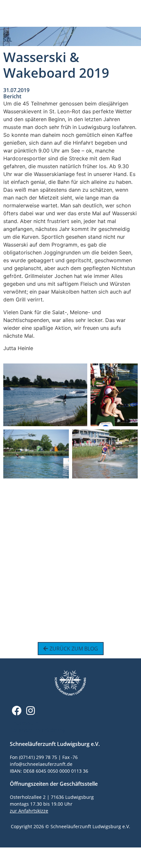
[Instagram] (30, 710)
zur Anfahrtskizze (29, 811)
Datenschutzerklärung (38, 730)
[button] (132, 13)
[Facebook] (17, 710)
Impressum (24, 722)
